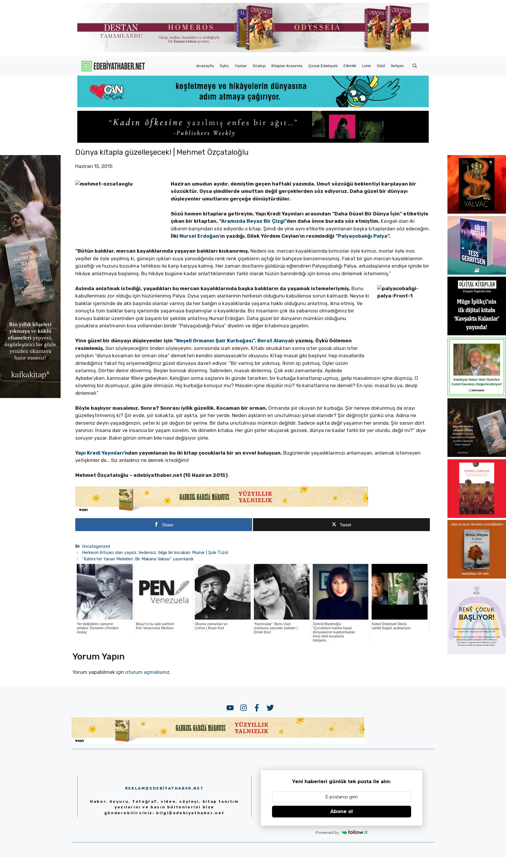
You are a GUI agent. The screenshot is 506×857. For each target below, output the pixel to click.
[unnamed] (476, 212)
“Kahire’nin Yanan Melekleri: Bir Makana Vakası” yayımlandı (137, 559)
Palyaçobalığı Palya (362, 236)
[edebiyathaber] (253, 141)
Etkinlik (349, 66)
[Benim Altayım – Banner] (476, 577)
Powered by (327, 832)
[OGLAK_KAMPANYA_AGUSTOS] (476, 516)
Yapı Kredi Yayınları (99, 453)
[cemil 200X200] (476, 394)
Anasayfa (205, 66)
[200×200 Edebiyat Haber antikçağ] (476, 455)
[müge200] (476, 333)
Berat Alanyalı (275, 341)
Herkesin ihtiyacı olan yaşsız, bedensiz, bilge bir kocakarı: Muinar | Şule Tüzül (155, 552)
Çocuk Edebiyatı (323, 66)
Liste (366, 66)
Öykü (224, 66)
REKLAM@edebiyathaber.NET (164, 788)
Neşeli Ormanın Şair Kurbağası (214, 341)
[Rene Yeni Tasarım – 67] (476, 652)
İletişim (397, 66)
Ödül (381, 66)
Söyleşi (259, 66)
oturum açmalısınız (147, 672)
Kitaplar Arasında (286, 66)
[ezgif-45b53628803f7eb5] (253, 105)
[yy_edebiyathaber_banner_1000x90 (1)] (221, 511)
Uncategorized (96, 546)
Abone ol (341, 811)
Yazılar (241, 66)
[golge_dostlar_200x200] (476, 273)
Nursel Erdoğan (199, 236)
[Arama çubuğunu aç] (415, 66)
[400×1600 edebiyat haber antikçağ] (30, 396)
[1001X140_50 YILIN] (253, 51)
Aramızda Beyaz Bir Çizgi (253, 221)
